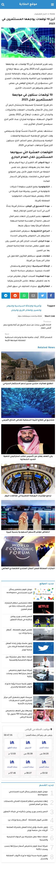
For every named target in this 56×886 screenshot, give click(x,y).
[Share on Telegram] (6, 295)
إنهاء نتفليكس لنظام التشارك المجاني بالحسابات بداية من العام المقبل (18, 606)
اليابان (14, 310)
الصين (36, 310)
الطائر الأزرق (25, 310)
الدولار (10, 306)
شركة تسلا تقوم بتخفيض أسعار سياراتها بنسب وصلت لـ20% (19, 673)
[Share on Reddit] (15, 295)
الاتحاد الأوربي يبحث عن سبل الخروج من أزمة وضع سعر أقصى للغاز (27, 325)
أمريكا (37, 306)
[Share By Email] (33, 295)
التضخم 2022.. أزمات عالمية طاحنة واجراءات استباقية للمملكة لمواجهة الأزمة (28, 337)
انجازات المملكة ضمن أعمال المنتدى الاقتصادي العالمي (28, 569)
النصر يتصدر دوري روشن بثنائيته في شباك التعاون (25, 812)
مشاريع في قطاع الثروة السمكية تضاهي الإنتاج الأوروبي (28, 420)
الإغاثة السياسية (23, 306)
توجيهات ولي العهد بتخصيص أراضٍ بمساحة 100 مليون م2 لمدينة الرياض (19, 714)
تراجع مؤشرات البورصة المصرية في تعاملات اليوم (28, 496)
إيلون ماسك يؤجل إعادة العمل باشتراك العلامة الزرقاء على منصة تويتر (19, 647)
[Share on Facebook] (51, 295)
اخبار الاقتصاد (40, 14)
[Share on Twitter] (42, 295)
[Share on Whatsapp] (24, 295)
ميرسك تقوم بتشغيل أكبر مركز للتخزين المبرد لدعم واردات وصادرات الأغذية (18, 700)
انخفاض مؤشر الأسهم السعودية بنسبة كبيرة (28, 532)
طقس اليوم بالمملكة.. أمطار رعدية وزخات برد (28, 820)
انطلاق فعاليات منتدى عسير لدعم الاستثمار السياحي (28, 384)
